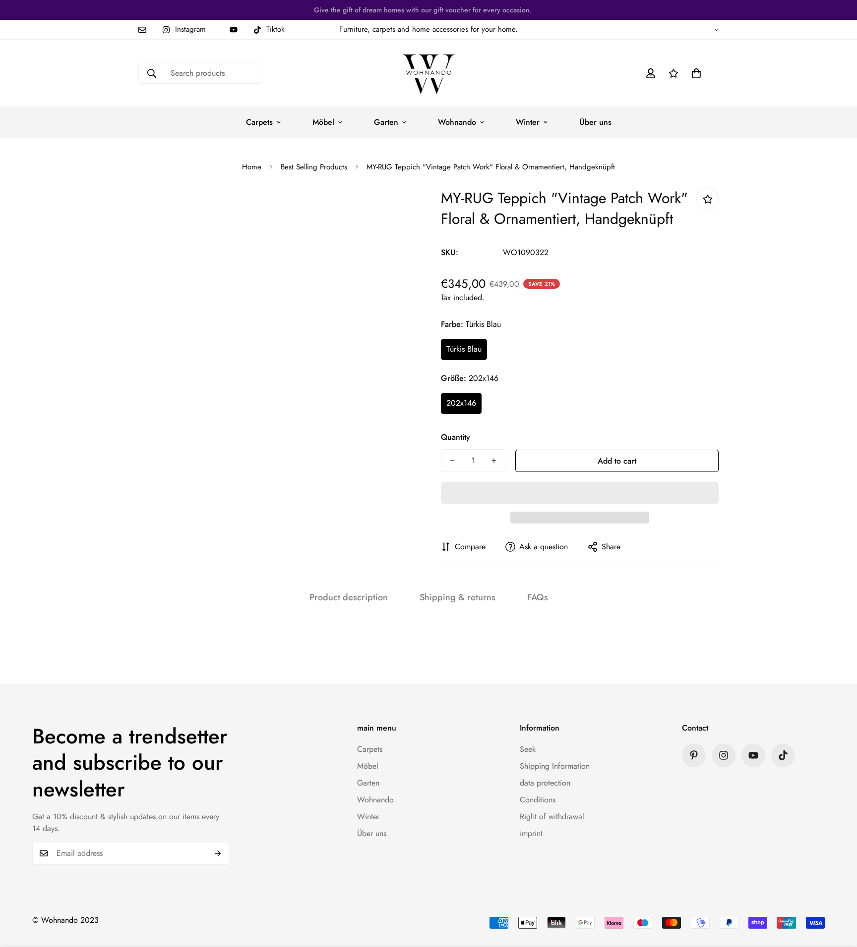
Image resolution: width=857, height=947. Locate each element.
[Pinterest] (694, 755)
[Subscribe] (218, 853)
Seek (528, 749)
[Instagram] (723, 755)
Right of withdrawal (552, 816)
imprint (531, 833)
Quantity (455, 437)
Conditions (537, 799)
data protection (545, 783)
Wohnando (457, 122)
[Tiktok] (783, 755)
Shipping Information (555, 766)
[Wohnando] (428, 73)
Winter (528, 122)
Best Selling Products (314, 166)
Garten (386, 122)
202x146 (461, 403)
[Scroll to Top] (837, 893)
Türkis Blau (464, 349)
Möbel (323, 122)
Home (251, 166)
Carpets (259, 122)
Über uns (595, 122)
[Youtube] (233, 30)
